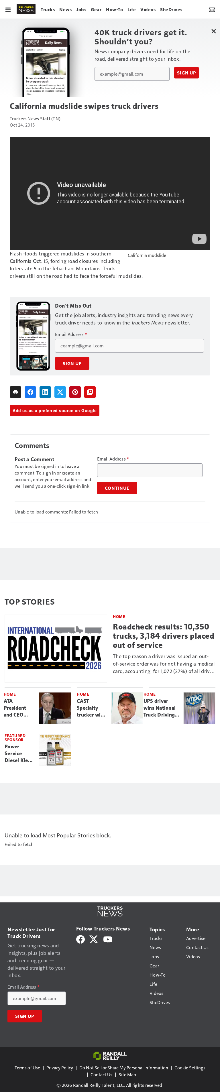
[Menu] (8, 9)
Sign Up (186, 73)
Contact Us (101, 1074)
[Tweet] (60, 392)
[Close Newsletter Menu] (213, 31)
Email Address (71, 334)
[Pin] (75, 392)
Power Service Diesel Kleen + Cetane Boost (19, 753)
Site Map (127, 1074)
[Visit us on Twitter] (94, 939)
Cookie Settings (189, 1068)
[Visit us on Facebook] (80, 939)
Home (119, 616)
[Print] (15, 392)
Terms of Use (27, 1068)
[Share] (30, 392)
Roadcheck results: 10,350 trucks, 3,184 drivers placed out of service (163, 636)
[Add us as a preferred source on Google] (90, 392)
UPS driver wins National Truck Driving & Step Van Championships (161, 708)
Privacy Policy (59, 1068)
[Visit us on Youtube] (107, 939)
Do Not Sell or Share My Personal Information (123, 1068)
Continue (117, 488)
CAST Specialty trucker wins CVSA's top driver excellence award (91, 708)
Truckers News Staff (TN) (35, 118)
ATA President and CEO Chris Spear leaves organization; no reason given (19, 708)
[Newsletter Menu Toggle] (212, 9)
